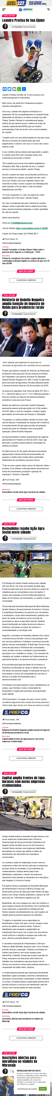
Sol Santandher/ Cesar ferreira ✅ (24, 27)
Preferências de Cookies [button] (27, 1089)
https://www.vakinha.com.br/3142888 (32, 228)
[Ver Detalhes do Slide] (26, 3)
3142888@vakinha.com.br (22, 223)
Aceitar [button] (42, 1089)
